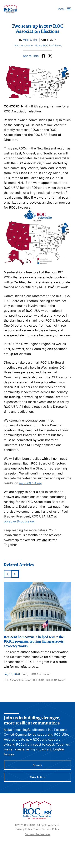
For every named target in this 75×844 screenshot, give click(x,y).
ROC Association (40, 674)
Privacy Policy (24, 829)
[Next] (15, 574)
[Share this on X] (50, 56)
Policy (25, 674)
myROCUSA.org (30, 483)
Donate (37, 765)
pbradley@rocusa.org (19, 521)
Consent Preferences (37, 834)
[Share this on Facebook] (43, 56)
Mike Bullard (30, 39)
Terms (37, 829)
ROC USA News (52, 45)
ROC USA (38, 679)
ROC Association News (28, 45)
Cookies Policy (50, 829)
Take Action (37, 777)
